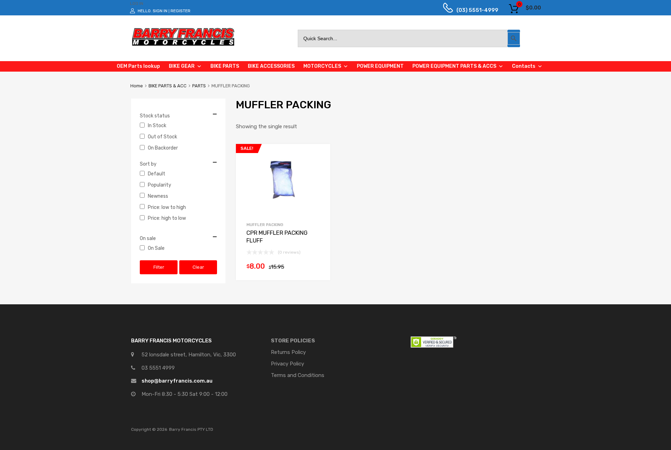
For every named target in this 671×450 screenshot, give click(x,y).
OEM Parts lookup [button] (138, 66)
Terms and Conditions (297, 375)
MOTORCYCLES (322, 66)
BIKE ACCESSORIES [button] (271, 66)
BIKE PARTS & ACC (168, 85)
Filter (158, 267)
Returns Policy (288, 352)
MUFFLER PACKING (264, 224)
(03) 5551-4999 (472, 10)
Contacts (523, 66)
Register (180, 10)
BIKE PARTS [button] (224, 66)
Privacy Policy (287, 364)
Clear (198, 267)
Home (136, 85)
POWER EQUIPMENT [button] (380, 66)
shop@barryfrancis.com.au (177, 381)
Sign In (160, 10)
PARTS (199, 85)
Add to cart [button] (316, 268)
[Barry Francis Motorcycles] (183, 45)
